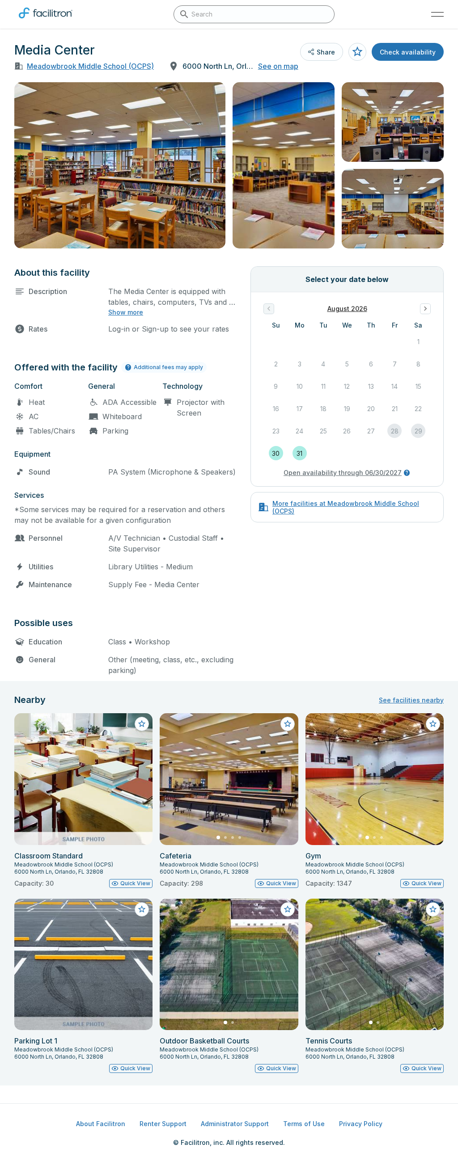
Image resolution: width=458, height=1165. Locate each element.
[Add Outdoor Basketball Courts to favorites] (287, 909)
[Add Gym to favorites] (433, 724)
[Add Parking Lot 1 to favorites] (142, 909)
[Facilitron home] (45, 20)
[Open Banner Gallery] (119, 165)
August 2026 (347, 308)
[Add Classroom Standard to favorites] (142, 724)
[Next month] (425, 308)
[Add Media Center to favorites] (357, 52)
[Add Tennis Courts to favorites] (433, 909)
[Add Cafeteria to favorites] (287, 724)
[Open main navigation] (437, 14)
